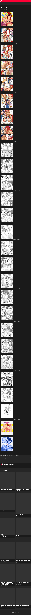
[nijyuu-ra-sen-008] (7, 133)
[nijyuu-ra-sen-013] (7, 215)
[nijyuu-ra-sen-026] (7, 428)
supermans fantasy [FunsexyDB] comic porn (23, 561)
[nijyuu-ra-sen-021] (7, 346)
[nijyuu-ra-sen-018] (7, 297)
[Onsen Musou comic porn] (7, 501)
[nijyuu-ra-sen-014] (7, 231)
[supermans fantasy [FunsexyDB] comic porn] (23, 550)
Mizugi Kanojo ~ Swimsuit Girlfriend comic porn (22, 490)
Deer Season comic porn (5, 560)
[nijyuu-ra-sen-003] (7, 51)
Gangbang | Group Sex (12, 455)
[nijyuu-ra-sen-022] (7, 362)
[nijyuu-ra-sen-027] (7, 444)
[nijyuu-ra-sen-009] (7, 150)
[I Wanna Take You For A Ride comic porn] (23, 573)
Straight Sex (16, 456)
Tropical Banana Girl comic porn (6, 489)
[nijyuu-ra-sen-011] (7, 182)
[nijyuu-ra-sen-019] (7, 313)
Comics (2, 488)
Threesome (20, 456)
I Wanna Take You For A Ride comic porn (22, 583)
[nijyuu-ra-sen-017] (7, 280)
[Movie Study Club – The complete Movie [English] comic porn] (7, 526)
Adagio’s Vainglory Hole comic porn (22, 605)
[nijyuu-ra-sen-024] (7, 395)
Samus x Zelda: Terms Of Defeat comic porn (8, 606)
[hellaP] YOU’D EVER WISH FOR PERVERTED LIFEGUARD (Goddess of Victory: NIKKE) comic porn (7, 583)
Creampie (6, 455)
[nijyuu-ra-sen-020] (7, 330)
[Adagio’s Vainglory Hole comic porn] (23, 596)
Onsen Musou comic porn (5, 510)
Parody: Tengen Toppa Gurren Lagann (7, 456)
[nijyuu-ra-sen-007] (7, 117)
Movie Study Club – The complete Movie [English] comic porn (7, 536)
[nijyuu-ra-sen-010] (7, 166)
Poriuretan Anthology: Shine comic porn (22, 515)
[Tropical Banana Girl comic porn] (7, 480)
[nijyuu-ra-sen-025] (7, 411)
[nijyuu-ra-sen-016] (7, 264)
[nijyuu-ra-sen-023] (7, 379)
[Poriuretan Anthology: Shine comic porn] (23, 503)
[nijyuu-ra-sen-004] (7, 68)
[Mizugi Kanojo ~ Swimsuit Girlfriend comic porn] (23, 480)
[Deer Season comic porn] (7, 550)
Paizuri (18, 455)
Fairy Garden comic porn (20, 535)
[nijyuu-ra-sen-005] (7, 84)
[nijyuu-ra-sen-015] (7, 248)
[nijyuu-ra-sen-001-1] (7, 19)
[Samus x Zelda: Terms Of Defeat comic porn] (7, 596)
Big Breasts (3, 455)
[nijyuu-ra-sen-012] (7, 199)
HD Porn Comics (15, 1)
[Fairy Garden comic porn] (23, 526)
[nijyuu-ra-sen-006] (7, 101)
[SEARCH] (30, 1)
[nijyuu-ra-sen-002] (7, 35)
